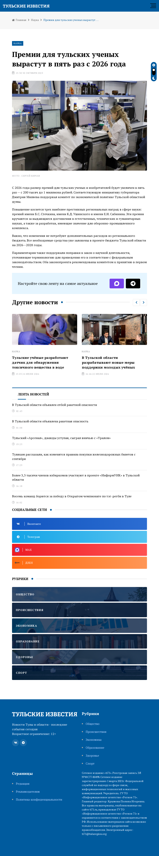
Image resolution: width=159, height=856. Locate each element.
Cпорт (90, 763)
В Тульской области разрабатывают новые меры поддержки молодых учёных (53, 362)
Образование (95, 747)
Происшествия (96, 731)
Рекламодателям (28, 791)
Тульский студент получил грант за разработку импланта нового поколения (127, 362)
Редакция (22, 783)
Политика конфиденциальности (39, 799)
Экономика (94, 739)
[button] (136, 302)
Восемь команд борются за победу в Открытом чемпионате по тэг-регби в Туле (71, 496)
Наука (35, 20)
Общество (92, 723)
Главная (20, 20)
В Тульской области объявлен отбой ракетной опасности (54, 405)
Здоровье (92, 755)
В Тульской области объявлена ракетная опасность (50, 421)
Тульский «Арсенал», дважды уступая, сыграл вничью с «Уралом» (61, 438)
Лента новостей (33, 394)
